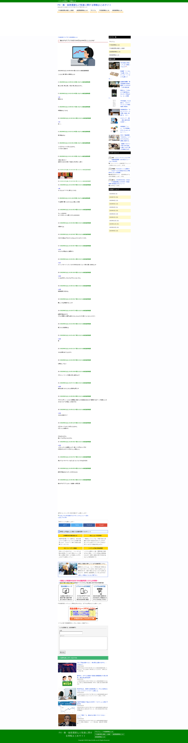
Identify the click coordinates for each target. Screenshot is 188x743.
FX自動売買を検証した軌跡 (66, 10)
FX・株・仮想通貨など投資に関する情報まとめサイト (84, 5)
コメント (62, 635)
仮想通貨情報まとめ (82, 10)
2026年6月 (112, 200)
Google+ (101, 525)
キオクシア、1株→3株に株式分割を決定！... (125, 120)
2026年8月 (112, 193)
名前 (61, 630)
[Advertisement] (94, 23)
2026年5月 (112, 203)
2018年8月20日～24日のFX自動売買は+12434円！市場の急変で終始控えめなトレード (119, 181)
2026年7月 (112, 197)
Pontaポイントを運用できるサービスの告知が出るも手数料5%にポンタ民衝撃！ (119, 170)
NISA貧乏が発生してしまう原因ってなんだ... (125, 64)
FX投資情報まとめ (104, 10)
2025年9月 (112, 230)
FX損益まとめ (72, 1)
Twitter (77, 525)
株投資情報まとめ (117, 10)
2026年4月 (112, 207)
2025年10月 (112, 227)
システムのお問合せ (63, 1)
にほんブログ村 (62, 517)
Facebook (89, 525)
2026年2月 (112, 214)
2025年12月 (112, 220)
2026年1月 (112, 217)
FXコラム (93, 10)
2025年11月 (112, 224)
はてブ (65, 525)
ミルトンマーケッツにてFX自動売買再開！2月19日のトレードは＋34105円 (119, 159)
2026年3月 (112, 210)
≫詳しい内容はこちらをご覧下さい (88, 575)
